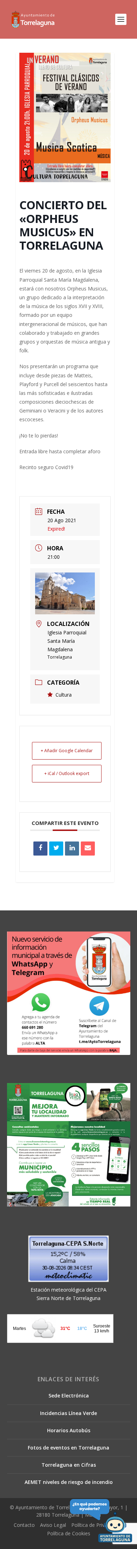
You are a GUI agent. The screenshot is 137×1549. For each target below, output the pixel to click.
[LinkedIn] (72, 848)
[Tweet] (56, 848)
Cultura (64, 694)
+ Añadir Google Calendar (67, 751)
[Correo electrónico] (88, 848)
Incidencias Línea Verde (68, 1413)
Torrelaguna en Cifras (68, 1464)
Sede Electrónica (68, 1395)
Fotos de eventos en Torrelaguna (68, 1447)
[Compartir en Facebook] (40, 848)
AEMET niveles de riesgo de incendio (69, 1482)
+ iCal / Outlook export (66, 773)
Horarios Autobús (68, 1430)
